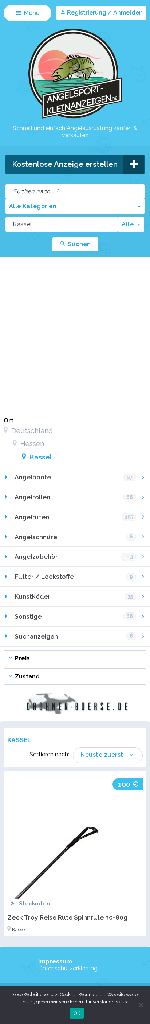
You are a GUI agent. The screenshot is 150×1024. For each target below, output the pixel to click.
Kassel (40, 457)
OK (77, 1013)
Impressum (55, 961)
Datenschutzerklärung (68, 968)
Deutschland (31, 430)
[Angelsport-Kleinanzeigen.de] (75, 118)
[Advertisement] (75, 335)
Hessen (31, 443)
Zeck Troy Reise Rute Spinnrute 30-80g (67, 917)
